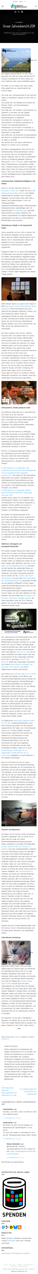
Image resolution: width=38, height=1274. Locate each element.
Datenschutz (22, 1266)
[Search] (36, 6)
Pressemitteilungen (20, 210)
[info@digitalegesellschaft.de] (16, 12)
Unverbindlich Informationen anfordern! (15, 1253)
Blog (6, 1265)
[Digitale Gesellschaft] (19, 6)
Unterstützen (28, 1265)
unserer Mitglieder (16, 162)
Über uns (12, 1265)
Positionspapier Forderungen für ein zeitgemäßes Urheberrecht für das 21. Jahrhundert (15, 752)
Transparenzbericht (26, 871)
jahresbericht (5, 1039)
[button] (2, 6)
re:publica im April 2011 (10, 191)
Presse (21, 1)
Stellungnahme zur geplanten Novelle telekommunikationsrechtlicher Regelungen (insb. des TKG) (16, 492)
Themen (19, 1265)
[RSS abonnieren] (22, 12)
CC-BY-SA (14, 1269)
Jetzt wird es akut (22, 652)
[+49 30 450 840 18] (19, 12)
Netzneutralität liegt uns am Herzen (23, 674)
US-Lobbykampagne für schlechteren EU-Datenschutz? (28, 1091)
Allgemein (19, 22)
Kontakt (15, 1)
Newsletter (11, 1241)
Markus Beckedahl (19, 34)
